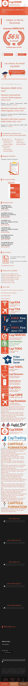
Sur (5, 644)
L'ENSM (11, 84)
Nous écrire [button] (14, 684)
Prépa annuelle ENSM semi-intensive (12, 276)
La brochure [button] (4, 684)
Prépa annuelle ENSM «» (11, 277)
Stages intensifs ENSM (8, 281)
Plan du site (18, 679)
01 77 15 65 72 (5, 210)
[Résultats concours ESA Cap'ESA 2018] (7, 54)
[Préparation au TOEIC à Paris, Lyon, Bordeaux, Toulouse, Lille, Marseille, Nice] (14, 319)
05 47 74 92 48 (5, 240)
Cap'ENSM (5, 680)
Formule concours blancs (9, 282)
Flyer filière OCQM (5, 296)
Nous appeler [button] (23, 684)
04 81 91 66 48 (5, 225)
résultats (15, 105)
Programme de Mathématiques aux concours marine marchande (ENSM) (8, 141)
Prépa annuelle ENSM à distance (11, 279)
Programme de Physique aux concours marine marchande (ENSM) (8, 148)
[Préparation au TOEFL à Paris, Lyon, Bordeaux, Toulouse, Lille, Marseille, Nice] (14, 328)
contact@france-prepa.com (7, 265)
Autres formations (5, 298)
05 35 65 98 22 (5, 218)
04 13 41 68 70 (5, 247)
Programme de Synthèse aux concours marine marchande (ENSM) (21, 141)
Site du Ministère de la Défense (8, 293)
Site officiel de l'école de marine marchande (12, 290)
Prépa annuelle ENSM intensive (10, 274)
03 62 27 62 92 (5, 232)
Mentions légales (12, 679)
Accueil (7, 84)
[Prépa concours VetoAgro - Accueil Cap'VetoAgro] (12, 3)
